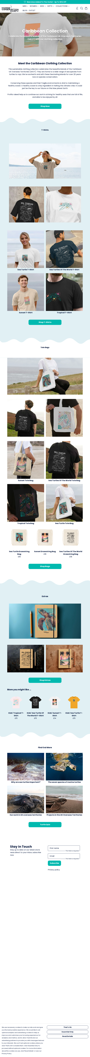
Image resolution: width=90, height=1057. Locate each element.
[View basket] (86, 8)
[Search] (81, 8)
